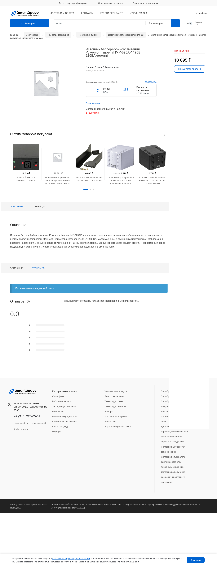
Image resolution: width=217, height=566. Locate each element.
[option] (45, 83)
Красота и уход (60, 426)
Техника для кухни (114, 401)
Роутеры (56, 431)
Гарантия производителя (145, 3)
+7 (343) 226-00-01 (139, 12)
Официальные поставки (110, 3)
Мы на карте (22, 429)
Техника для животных (116, 406)
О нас (164, 421)
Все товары (32, 34)
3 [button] (93, 189)
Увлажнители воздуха (116, 391)
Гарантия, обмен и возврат (174, 431)
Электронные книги (114, 396)
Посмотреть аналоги (189, 69)
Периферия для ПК (88, 34)
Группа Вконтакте (111, 12)
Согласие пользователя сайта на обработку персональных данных (173, 461)
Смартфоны (58, 396)
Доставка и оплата (62, 12)
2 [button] (90, 189)
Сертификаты (168, 416)
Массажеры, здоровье (116, 416)
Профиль (202, 12)
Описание (16, 206)
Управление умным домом (118, 426)
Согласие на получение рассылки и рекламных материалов (173, 476)
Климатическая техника (64, 421)
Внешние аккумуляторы (64, 416)
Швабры (109, 411)
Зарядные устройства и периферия (64, 409)
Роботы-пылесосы (61, 401)
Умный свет (110, 421)
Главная (14, 34)
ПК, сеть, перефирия (58, 34)
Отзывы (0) (38, 206)
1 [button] (85, 189)
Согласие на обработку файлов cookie (173, 449)
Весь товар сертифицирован (73, 3)
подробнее (151, 82)
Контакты (87, 12)
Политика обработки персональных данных (172, 439)
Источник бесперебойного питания (125, 34)
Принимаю (195, 559)
